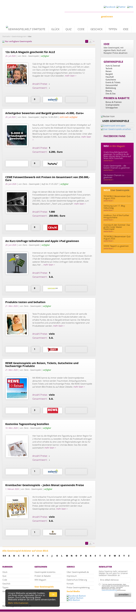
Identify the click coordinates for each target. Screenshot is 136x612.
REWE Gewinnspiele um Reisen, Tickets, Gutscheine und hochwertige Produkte (41, 364)
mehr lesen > (70, 75)
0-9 (4, 555)
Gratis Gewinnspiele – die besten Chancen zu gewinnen (117, 167)
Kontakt (70, 583)
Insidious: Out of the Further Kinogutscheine (116, 217)
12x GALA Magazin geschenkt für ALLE (30, 52)
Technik (109, 68)
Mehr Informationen (18, 603)
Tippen (113, 29)
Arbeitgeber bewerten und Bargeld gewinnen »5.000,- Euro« (44, 113)
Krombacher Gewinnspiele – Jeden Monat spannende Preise (44, 485)
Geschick (96, 29)
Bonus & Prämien (114, 102)
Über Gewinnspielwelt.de (78, 572)
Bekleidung (111, 88)
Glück (55, 29)
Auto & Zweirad (113, 65)
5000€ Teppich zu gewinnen (116, 247)
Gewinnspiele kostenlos (45, 572)
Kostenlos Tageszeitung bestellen (27, 424)
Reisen (109, 71)
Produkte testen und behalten (25, 302)
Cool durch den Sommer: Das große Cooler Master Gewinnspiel (117, 228)
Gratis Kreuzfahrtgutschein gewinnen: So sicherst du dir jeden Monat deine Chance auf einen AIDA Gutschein (117, 156)
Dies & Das (111, 93)
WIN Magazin (40, 579)
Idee (125, 29)
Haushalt (110, 76)
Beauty (109, 90)
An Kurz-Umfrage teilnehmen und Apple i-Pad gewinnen (42, 241)
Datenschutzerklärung (109, 590)
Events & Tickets (113, 82)
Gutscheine (111, 79)
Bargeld (109, 74)
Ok (53, 594)
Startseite (6, 36)
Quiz (68, 29)
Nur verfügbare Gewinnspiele (18, 41)
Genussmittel (112, 85)
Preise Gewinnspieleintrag (78, 587)
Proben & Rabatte (43, 576)
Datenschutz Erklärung (77, 579)
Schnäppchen (112, 107)
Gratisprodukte (112, 104)
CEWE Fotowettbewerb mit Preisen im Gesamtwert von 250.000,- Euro (47, 179)
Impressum (72, 576)
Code (81, 29)
